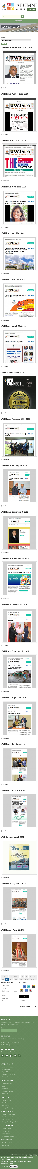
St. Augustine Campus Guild (10, 1122)
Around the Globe (7, 1083)
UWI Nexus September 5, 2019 (15, 651)
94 (22, 976)
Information (5, 1088)
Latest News (5, 985)
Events (4, 988)
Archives (4, 995)
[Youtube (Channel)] (30, 991)
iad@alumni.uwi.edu (13, 1045)
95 (26, 976)
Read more (6, 88)
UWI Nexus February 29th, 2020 (15, 419)
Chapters (24, 996)
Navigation (19, 21)
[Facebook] (24, 987)
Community (5, 1086)
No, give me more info (7, 1163)
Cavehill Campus (6, 1100)
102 (21, 979)
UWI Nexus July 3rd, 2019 (13, 744)
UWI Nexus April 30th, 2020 (13, 280)
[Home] (19, 7)
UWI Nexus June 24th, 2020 (13, 187)
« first (5, 976)
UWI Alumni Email (7, 1143)
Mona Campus (6, 1103)
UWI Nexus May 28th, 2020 (13, 233)
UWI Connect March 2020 (12, 372)
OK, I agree (5, 1166)
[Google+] (33, 987)
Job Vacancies (6, 1069)
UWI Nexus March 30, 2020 (13, 326)
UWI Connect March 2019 (12, 837)
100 (11, 979)
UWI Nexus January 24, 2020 (14, 465)
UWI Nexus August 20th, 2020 (14, 94)
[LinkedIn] (26, 991)
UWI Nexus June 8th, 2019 (13, 790)
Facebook (2, 1055)
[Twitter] (28, 987)
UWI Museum (5, 1145)
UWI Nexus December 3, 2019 (14, 512)
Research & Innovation (8, 1074)
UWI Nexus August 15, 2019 (13, 698)
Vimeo (15, 1055)
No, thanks (13, 1166)
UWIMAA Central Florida (27, 1006)
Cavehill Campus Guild (8, 1114)
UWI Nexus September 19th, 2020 (16, 47)
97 (34, 976)
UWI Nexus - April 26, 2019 (13, 930)
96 (30, 976)
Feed (19, 1055)
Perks (23, 1000)
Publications (5, 1001)
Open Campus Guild (7, 1119)
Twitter (6, 1055)
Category (3, 37)
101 (16, 979)
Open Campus (6, 1105)
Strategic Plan (6, 1077)
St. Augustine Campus (8, 1108)
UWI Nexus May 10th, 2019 (13, 883)
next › (26, 979)
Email (3, 1028)
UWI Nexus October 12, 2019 (14, 605)
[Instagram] (21, 991)
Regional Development (8, 1072)
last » (33, 979)
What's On (5, 1093)
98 (3, 979)
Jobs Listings (5, 998)
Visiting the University (8, 1091)
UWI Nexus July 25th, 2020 (13, 140)
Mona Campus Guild (7, 1117)
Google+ (11, 1055)
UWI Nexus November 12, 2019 (15, 558)
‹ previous (13, 976)
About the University (7, 1067)
